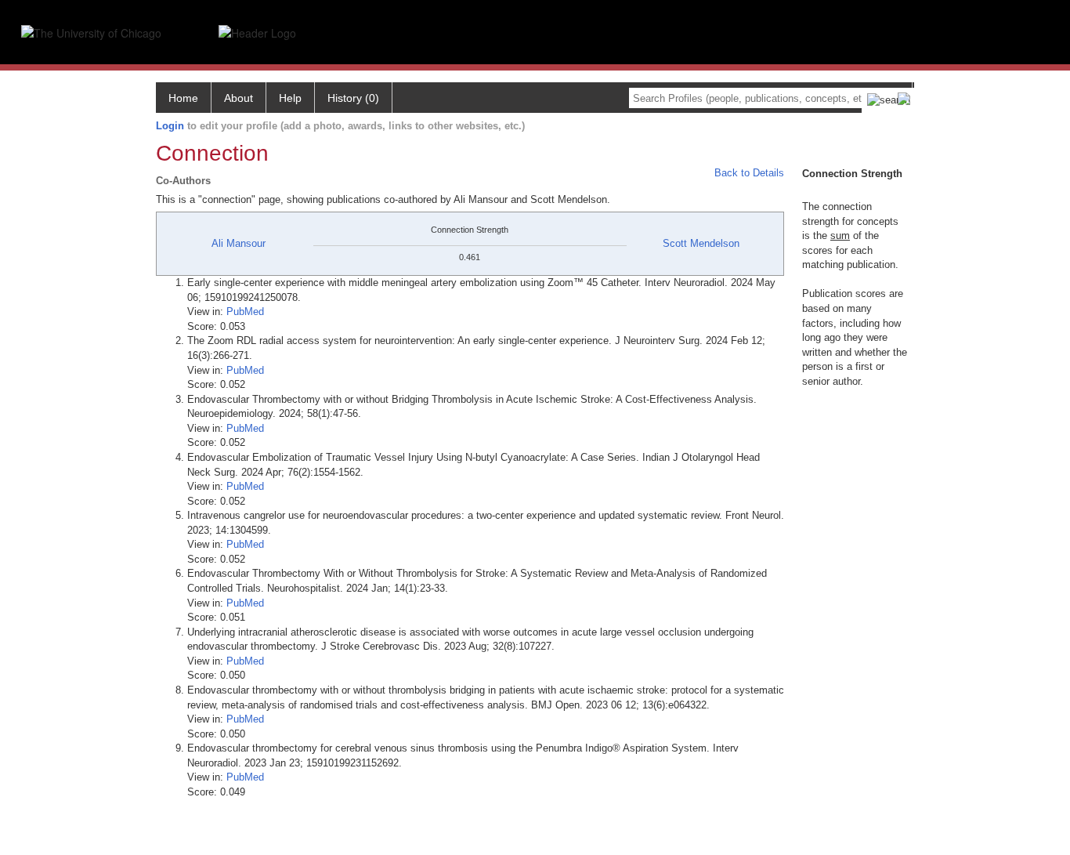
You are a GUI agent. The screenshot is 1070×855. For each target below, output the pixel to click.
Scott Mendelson (701, 243)
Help (290, 98)
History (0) (353, 98)
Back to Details (749, 173)
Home (183, 98)
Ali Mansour (238, 243)
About (238, 98)
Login (170, 126)
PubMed (245, 311)
